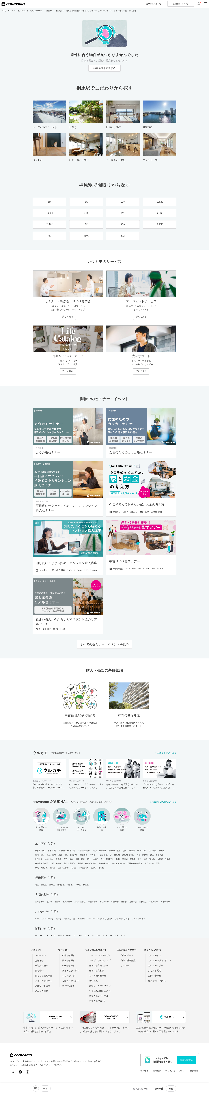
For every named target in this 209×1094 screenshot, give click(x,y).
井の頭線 (153, 851)
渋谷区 (70, 885)
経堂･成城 (49, 859)
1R (36, 936)
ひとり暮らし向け (104, 919)
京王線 (58, 859)
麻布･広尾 (52, 851)
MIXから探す (68, 985)
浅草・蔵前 (80, 859)
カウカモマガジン (97, 1001)
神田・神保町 (56, 863)
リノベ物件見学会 (97, 975)
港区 (37, 885)
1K (41, 936)
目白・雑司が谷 (107, 859)
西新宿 (117, 855)
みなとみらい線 (118, 863)
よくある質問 (154, 970)
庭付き (59, 919)
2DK (80, 936)
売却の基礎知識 (128, 960)
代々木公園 (142, 851)
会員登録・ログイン (157, 980)
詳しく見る (67, 316)
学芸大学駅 (153, 902)
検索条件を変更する (104, 68)
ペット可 (91, 919)
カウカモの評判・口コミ (160, 960)
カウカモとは (154, 955)
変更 (171, 1088)
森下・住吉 (68, 859)
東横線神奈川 (104, 863)
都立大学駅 (104, 902)
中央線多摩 (83, 868)
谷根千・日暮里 (41, 863)
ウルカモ (125, 965)
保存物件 (39, 970)
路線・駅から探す (70, 970)
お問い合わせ (154, 975)
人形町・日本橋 (163, 859)
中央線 (92, 855)
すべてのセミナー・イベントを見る (104, 644)
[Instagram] (27, 1072)
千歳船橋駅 (92, 902)
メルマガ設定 (41, 991)
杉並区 (86, 885)
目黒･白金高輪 (84, 851)
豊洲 (60, 855)
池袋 (118, 859)
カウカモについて (153, 4)
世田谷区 (61, 885)
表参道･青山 (40, 851)
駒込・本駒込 (69, 863)
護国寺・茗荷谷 (128, 859)
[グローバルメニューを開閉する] (205, 4)
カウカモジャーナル (98, 996)
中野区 (78, 885)
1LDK (53, 936)
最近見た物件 (41, 965)
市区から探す (68, 965)
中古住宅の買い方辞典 (100, 991)
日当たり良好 (69, 919)
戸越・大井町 (142, 855)
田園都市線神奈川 (134, 863)
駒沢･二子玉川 (129, 851)
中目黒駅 (115, 902)
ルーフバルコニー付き (44, 919)
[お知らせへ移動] (199, 4)
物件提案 (93, 980)
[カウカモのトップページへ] (13, 4)
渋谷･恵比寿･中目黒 (66, 851)
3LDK (105, 936)
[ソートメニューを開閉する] (36, 1088)
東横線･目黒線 (114, 851)
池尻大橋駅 (67, 902)
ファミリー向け (138, 919)
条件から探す (68, 955)
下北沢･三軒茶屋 (99, 851)
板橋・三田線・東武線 (67, 868)
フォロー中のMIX (43, 980)
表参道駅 (142, 902)
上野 (139, 859)
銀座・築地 (51, 855)
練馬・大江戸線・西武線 (45, 868)
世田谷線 (38, 859)
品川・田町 (39, 855)
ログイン (180, 4)
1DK (46, 936)
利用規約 (157, 1071)
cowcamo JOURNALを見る (163, 802)
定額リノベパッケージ (100, 985)
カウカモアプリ (155, 965)
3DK (98, 936)
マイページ (40, 955)
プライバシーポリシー (175, 1071)
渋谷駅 (57, 902)
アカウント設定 (42, 985)
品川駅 (49, 902)
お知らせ (39, 960)
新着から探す (68, 960)
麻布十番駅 (165, 902)
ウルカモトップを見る (165, 752)
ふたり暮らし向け (122, 919)
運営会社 (144, 1071)
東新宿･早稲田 (128, 855)
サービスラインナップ (100, 960)
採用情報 (194, 1071)
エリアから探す (69, 975)
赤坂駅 (124, 902)
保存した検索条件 (43, 975)
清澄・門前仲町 (71, 855)
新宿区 (44, 885)
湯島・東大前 (149, 859)
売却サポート (127, 955)
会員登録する (186, 1060)
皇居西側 (83, 855)
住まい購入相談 (96, 970)
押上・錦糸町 (92, 859)
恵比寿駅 (133, 902)
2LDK (86, 936)
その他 (101, 868)
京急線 (93, 868)
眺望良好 (81, 919)
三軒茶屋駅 (39, 902)
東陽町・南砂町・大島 (87, 863)
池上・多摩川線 (156, 855)
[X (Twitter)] (13, 1072)
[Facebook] (20, 1072)
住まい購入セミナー (98, 965)
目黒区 (52, 885)
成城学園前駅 (80, 902)
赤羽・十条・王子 (152, 863)
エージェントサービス (100, 955)
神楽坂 (161, 851)
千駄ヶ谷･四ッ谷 (105, 855)
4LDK (123, 936)
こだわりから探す (70, 980)
